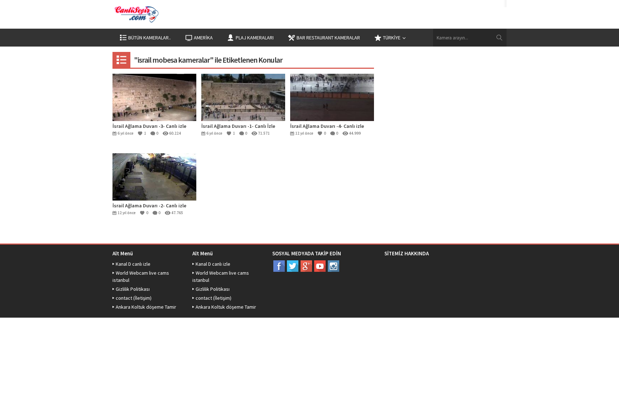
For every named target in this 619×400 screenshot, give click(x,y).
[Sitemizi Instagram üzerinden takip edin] (333, 266)
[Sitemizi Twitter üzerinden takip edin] (292, 266)
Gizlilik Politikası (133, 289)
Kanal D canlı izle (133, 264)
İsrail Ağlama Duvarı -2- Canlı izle (149, 205)
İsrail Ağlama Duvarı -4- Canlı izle (327, 126)
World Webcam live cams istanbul (140, 276)
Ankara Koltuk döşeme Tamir (146, 307)
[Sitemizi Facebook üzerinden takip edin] (279, 266)
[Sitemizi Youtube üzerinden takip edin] (320, 266)
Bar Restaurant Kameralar (328, 37)
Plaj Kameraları (255, 37)
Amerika (203, 37)
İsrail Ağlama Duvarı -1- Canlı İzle (238, 126)
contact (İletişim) (134, 298)
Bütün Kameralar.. (149, 37)
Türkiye (391, 37)
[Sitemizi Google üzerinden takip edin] (306, 266)
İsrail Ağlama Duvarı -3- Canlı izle (149, 126)
